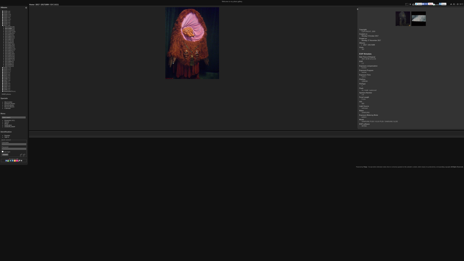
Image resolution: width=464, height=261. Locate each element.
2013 (5, 72)
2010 (5, 77)
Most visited (8, 102)
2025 (5, 13)
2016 (5, 68)
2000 (5, 90)
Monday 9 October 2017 (370, 36)
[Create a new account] (20, 155)
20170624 (8, 49)
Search (6, 122)
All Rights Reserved (457, 167)
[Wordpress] (21, 161)
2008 (5, 79)
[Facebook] (6, 161)
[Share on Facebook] (425, 5)
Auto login (6, 152)
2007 (5, 80)
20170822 (8, 39)
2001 (5, 88)
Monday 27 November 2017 (371, 40)
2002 (5, 86)
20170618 (8, 58)
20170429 (8, 64)
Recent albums (9, 107)
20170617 (8, 60)
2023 (5, 16)
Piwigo (365, 167)
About (6, 123)
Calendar (7, 108)
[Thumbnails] (451, 4)
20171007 (8, 31)
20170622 (8, 52)
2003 (5, 85)
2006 (5, 82)
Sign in (6, 137)
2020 (5, 20)
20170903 (8, 36)
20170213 (8, 66)
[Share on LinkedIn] (442, 5)
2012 (5, 74)
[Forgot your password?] (23, 155)
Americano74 (8, 91)
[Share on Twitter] (418, 5)
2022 (5, 17)
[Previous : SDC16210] (454, 4)
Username (5, 142)
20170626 (8, 46)
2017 (5, 25)
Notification (8, 125)
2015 (5, 69)
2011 (5, 75)
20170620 (8, 55)
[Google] (8, 161)
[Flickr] (17, 161)
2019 (5, 22)
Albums (4, 7)
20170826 (8, 38)
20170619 (8, 57)
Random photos (9, 103)
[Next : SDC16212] (457, 4)
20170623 (8, 50)
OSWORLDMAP (9, 126)
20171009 (8, 28)
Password (5, 147)
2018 (5, 24)
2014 (5, 71)
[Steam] (19, 161)
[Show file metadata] (413, 4)
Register (7, 135)
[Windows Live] (13, 161)
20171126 (8, 27)
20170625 (8, 47)
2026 (5, 11)
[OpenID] (15, 161)
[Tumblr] (10, 161)
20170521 (8, 63)
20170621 (8, 53)
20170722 (8, 41)
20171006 (8, 33)
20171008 (8, 30)
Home (31, 5)
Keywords (7, 120)
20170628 (8, 42)
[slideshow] (410, 4)
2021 (5, 19)
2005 (5, 83)
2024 (5, 14)
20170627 (8, 44)
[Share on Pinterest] (430, 5)
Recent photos (9, 105)
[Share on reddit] (436, 5)
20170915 (8, 35)
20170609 (8, 61)
